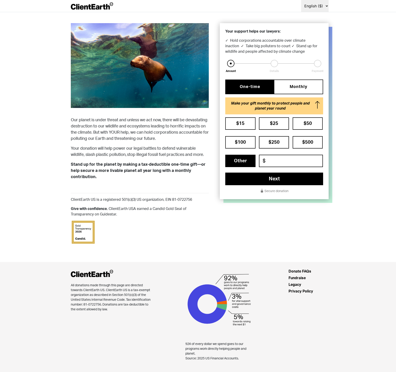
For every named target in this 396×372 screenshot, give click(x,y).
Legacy (295, 285)
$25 (274, 123)
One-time (250, 87)
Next (274, 178)
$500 (307, 142)
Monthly (298, 87)
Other (240, 161)
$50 (308, 123)
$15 (240, 123)
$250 (274, 142)
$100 (240, 142)
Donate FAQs (300, 271)
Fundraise (297, 278)
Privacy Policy (301, 291)
